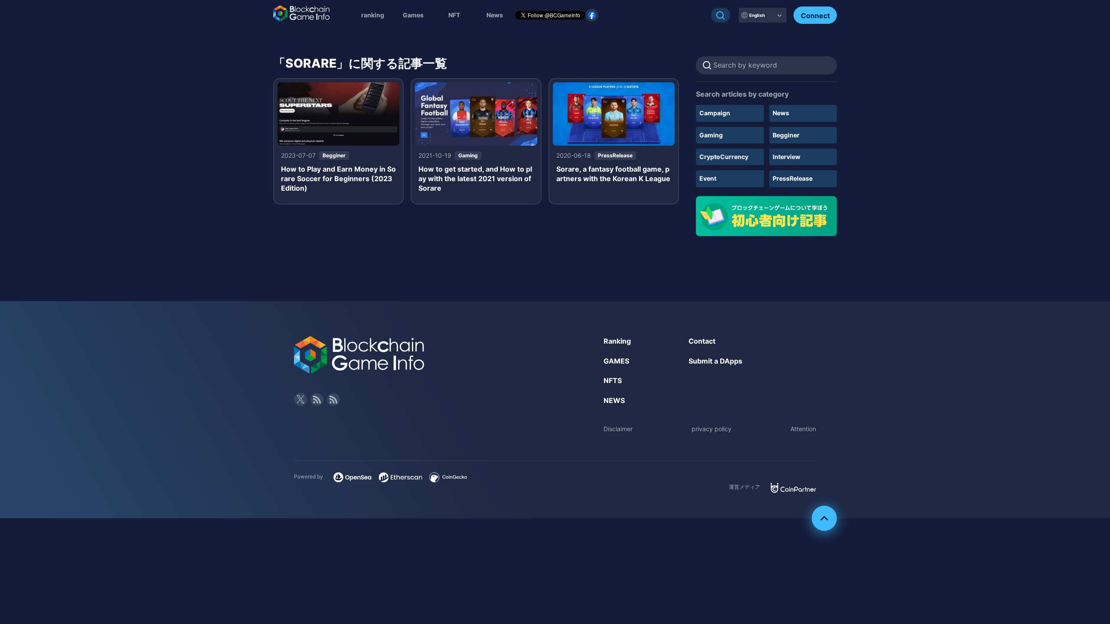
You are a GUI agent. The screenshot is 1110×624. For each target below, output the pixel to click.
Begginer (786, 135)
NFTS (613, 380)
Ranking (617, 341)
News (781, 113)
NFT (454, 15)
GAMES (616, 361)
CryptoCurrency (723, 156)
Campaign (714, 113)
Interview (786, 156)
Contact (702, 341)
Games (413, 15)
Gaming (711, 135)
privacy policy (711, 428)
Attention (803, 428)
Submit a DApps (715, 361)
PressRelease (793, 178)
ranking (372, 15)
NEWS (614, 400)
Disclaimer (618, 428)
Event (707, 178)
